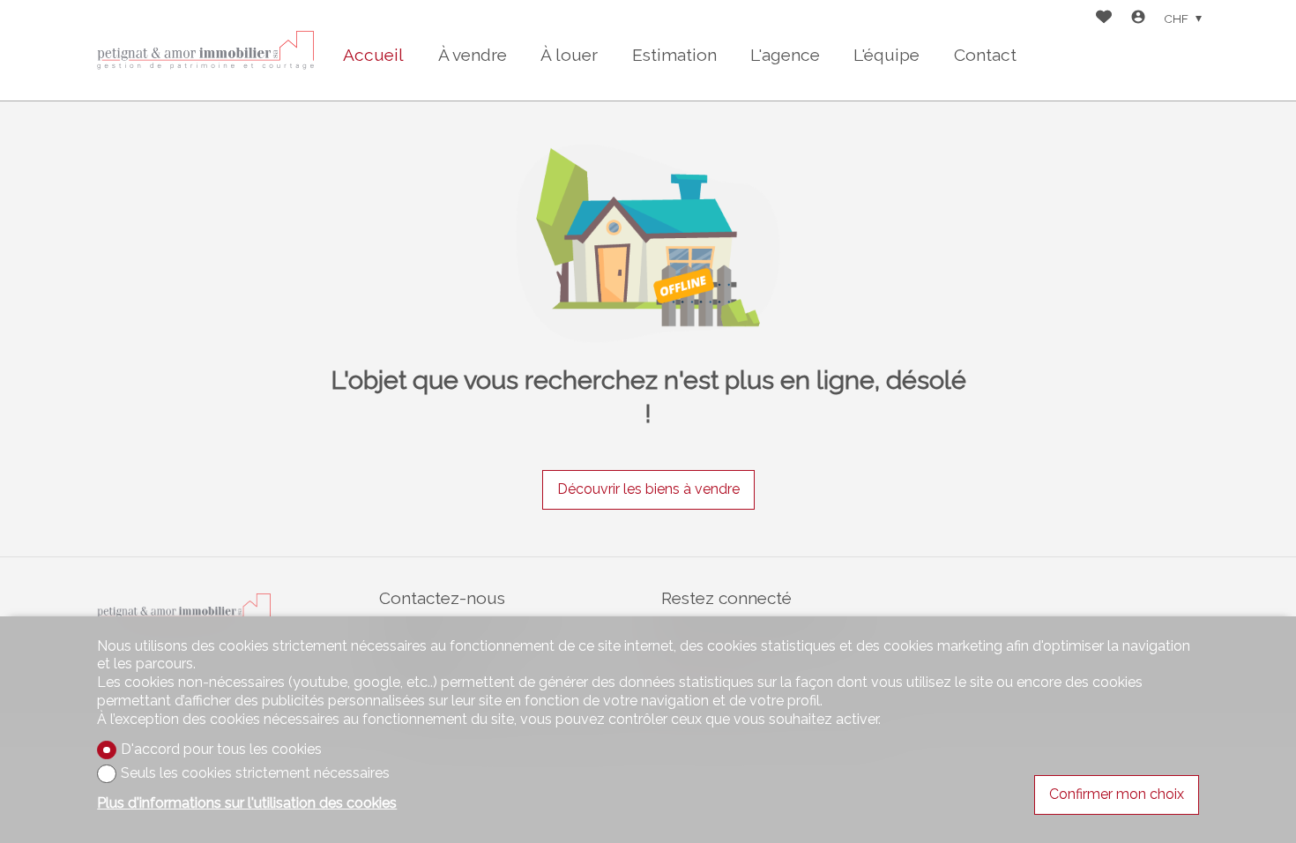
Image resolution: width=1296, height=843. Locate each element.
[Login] (1138, 19)
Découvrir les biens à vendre (648, 489)
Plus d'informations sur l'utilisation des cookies (247, 803)
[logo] (207, 50)
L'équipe (886, 54)
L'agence (785, 54)
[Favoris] (1104, 19)
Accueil (373, 54)
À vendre (472, 54)
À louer (569, 54)
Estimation (674, 54)
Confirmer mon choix (1116, 794)
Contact (985, 54)
